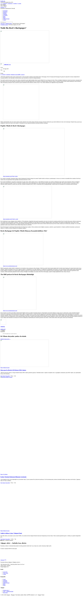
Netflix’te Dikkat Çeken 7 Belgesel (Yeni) (11, 533)
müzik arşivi (3, 329)
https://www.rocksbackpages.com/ (10, 266)
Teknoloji (5, 14)
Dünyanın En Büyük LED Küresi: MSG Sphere (13, 370)
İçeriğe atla (3, 1)
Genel (4, 579)
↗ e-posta (19, 3)
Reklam (4, 12)
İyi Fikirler (5, 15)
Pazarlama (5, 11)
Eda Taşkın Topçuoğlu (5, 376)
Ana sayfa (3, 23)
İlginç (4, 16)
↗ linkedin (4, 3)
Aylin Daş (3, 326)
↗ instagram (9, 3)
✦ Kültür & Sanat (4, 24)
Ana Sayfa (5, 10)
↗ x (1, 3)
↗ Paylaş (3, 330)
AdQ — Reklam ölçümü (8, 591)
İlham (4, 17)
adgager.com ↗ (6, 590)
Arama (4, 574)
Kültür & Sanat (6, 18)
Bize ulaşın (5, 592)
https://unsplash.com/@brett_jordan (10, 176)
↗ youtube (14, 3)
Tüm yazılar (5, 573)
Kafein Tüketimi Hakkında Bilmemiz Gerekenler (13, 477)
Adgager (3, 7)
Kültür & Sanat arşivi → (6, 339)
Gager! (4, 19)
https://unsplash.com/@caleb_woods (10, 219)
